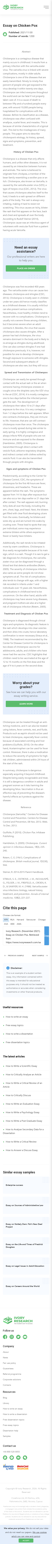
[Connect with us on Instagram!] (12, 1337)
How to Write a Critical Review (21, 1141)
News (5, 1357)
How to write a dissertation (19, 1033)
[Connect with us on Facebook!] (5, 1337)
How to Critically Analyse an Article (23, 1074)
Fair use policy (9, 1363)
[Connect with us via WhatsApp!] (5, 1457)
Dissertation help (10, 1430)
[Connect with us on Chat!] (25, 1457)
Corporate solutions (12, 1379)
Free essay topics (14, 1025)
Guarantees (8, 1368)
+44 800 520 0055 (11, 1451)
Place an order (26, 268)
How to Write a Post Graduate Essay (24, 1121)
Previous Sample (16, 955)
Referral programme (12, 1374)
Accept (26, 1540)
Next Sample (38, 955)
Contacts (7, 1385)
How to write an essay (17, 1016)
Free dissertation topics (18, 1042)
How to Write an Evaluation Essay (23, 1103)
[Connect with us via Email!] (18, 1457)
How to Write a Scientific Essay (21, 1066)
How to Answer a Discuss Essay (22, 1150)
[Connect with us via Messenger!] (12, 1457)
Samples (7, 1436)
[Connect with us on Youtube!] (25, 1337)
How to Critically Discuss (18, 1095)
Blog (5, 1397)
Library (6, 1403)
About (6, 1352)
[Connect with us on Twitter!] (18, 1337)
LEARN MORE (26, 704)
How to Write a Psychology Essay (22, 1112)
